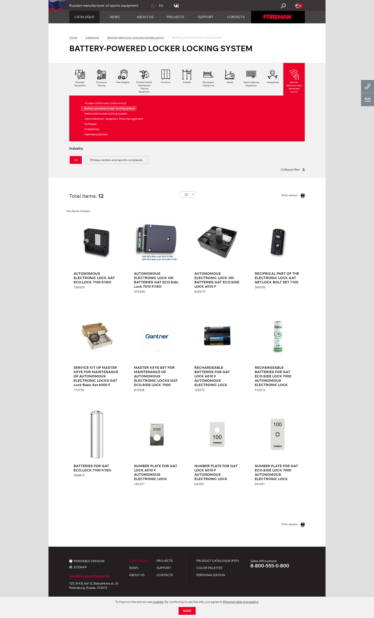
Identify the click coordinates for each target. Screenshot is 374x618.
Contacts (236, 17)
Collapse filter (290, 169)
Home (73, 37)
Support (205, 17)
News (115, 17)
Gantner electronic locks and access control (135, 37)
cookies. (158, 602)
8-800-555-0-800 (269, 565)
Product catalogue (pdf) (217, 561)
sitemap (80, 567)
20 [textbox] (186, 194)
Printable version (89, 561)
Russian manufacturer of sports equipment (103, 5)
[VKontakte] (176, 5)
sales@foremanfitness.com (89, 575)
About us (145, 17)
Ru (153, 5)
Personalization (210, 575)
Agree (187, 610)
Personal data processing (240, 602)
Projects (175, 17)
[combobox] (187, 194)
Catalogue (84, 17)
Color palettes (209, 568)
